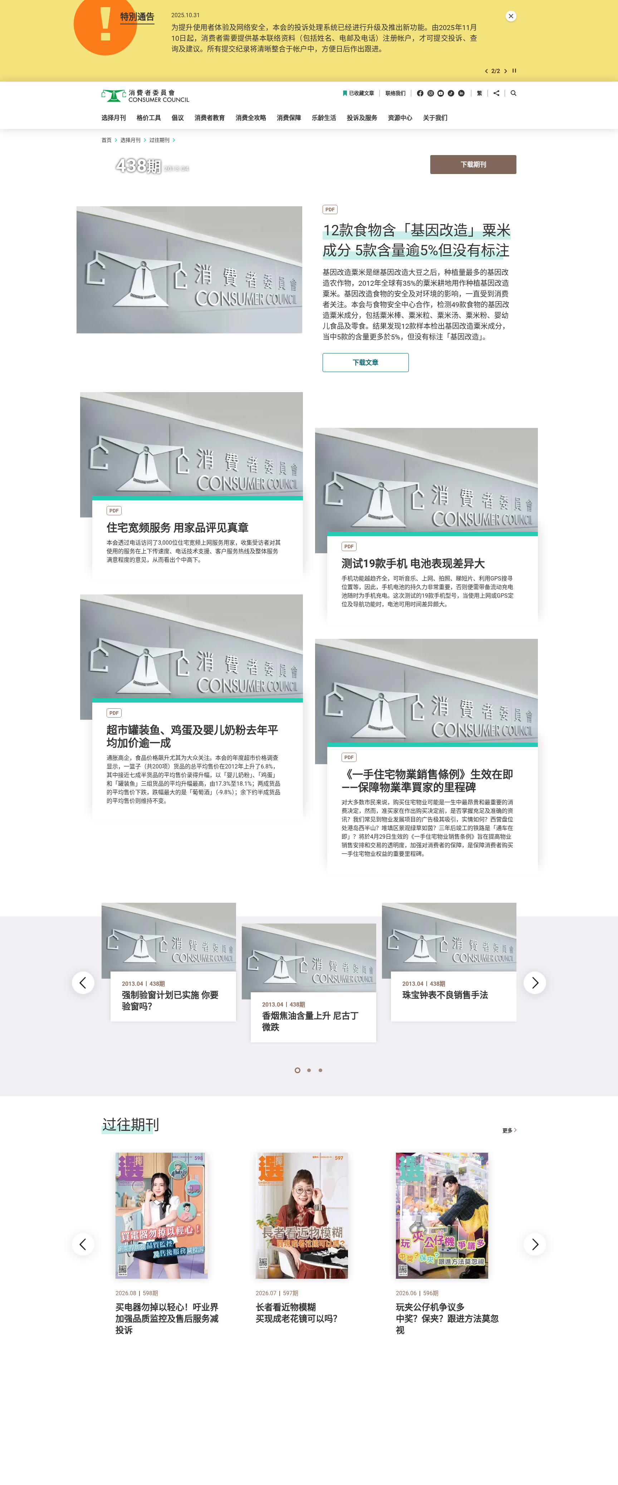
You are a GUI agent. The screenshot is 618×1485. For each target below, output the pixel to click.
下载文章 (365, 362)
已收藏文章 (361, 93)
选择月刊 (131, 139)
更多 (507, 1130)
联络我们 (396, 93)
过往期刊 (159, 139)
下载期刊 (473, 164)
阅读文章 (191, 466)
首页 (107, 139)
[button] (486, 71)
